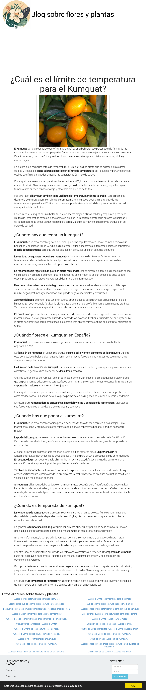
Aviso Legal (11, 676)
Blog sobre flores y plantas (72, 14)
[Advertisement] (73, 50)
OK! (133, 685)
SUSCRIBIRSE (120, 676)
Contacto (10, 670)
